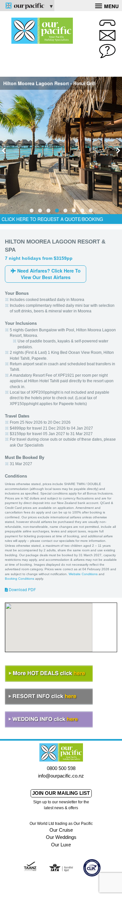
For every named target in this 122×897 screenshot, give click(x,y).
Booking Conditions (19, 578)
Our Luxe (61, 844)
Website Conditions (83, 574)
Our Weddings (61, 837)
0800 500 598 (61, 768)
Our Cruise (61, 830)
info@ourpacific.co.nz (61, 776)
